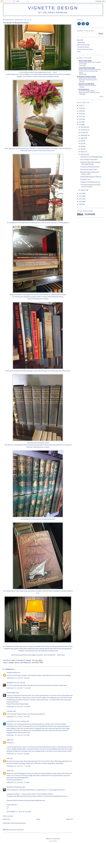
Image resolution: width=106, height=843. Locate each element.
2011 (80, 199)
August (83, 138)
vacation (35, 662)
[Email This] (35, 660)
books (17, 662)
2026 (80, 105)
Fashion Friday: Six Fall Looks (87, 85)
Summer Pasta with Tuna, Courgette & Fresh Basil (90, 63)
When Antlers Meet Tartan (88, 169)
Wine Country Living (83, 45)
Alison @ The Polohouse (14, 787)
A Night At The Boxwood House (90, 182)
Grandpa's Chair (85, 179)
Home (38, 819)
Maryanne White (12, 672)
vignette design (53, 8)
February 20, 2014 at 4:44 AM (18, 754)
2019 (80, 111)
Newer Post (6, 819)
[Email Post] (32, 660)
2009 (80, 204)
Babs (8, 758)
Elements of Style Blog (86, 84)
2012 (80, 196)
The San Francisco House (85, 49)
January (83, 190)
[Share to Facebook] (40, 660)
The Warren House (83, 47)
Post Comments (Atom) (18, 823)
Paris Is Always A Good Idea (88, 159)
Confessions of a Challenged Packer (91, 157)
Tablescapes (81, 42)
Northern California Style (87, 77)
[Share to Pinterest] (41, 660)
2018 (80, 114)
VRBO (41, 662)
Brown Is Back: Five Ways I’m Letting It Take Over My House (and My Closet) (90, 70)
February (84, 154)
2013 (80, 193)
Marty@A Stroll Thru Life (14, 683)
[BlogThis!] (37, 660)
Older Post (69, 819)
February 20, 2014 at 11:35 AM (18, 766)
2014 (80, 125)
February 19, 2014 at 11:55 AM (18, 688)
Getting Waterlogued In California (90, 177)
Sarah (8, 771)
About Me (80, 40)
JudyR (8, 740)
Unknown (10, 711)
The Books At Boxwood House (89, 167)
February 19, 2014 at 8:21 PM (18, 735)
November (84, 130)
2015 (80, 122)
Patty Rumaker (11, 693)
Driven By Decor (84, 89)
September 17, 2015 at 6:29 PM (19, 812)
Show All (101, 96)
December (84, 127)
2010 (80, 201)
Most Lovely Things (85, 61)
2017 (80, 116)
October (83, 132)
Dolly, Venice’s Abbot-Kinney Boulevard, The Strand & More (88, 79)
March (83, 152)
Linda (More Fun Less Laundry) (16, 721)
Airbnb (11, 662)
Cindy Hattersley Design (87, 68)
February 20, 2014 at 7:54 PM (18, 782)
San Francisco (25, 662)
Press (78, 52)
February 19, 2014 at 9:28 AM (18, 678)
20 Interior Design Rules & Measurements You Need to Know (89, 91)
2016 (80, 119)
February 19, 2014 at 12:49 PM (18, 707)
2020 (80, 108)
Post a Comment (8, 816)
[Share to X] (38, 660)
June (82, 143)
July (82, 141)
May (82, 146)
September (84, 135)
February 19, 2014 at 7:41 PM (18, 717)
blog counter (53, 841)
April (82, 149)
